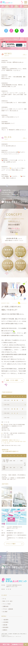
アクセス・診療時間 (8, 609)
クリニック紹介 (11, 543)
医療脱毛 (5, 629)
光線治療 (5, 624)
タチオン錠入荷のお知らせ (8, 145)
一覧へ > (25, 54)
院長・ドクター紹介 (12, 380)
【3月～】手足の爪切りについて (10, 117)
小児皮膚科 (5, 622)
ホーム (4, 598)
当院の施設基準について (8, 123)
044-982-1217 (10, 530)
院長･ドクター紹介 (8, 601)
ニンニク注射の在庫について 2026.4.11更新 (13, 102)
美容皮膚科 (5, 627)
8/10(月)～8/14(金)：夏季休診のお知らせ (12, 62)
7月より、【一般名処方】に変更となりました (13, 129)
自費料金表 (5, 606)
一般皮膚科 (5, 619)
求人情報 (5, 611)
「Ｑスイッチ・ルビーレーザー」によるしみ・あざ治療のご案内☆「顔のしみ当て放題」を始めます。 (13, 94)
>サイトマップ (18, 636)
